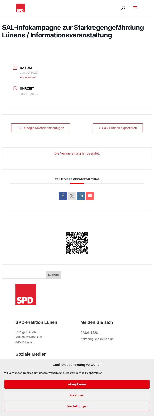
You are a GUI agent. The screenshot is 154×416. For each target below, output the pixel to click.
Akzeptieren (77, 384)
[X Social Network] (72, 196)
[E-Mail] (90, 196)
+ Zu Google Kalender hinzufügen (40, 128)
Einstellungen (77, 406)
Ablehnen (77, 395)
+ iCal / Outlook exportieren (118, 128)
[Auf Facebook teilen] (63, 196)
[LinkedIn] (81, 196)
